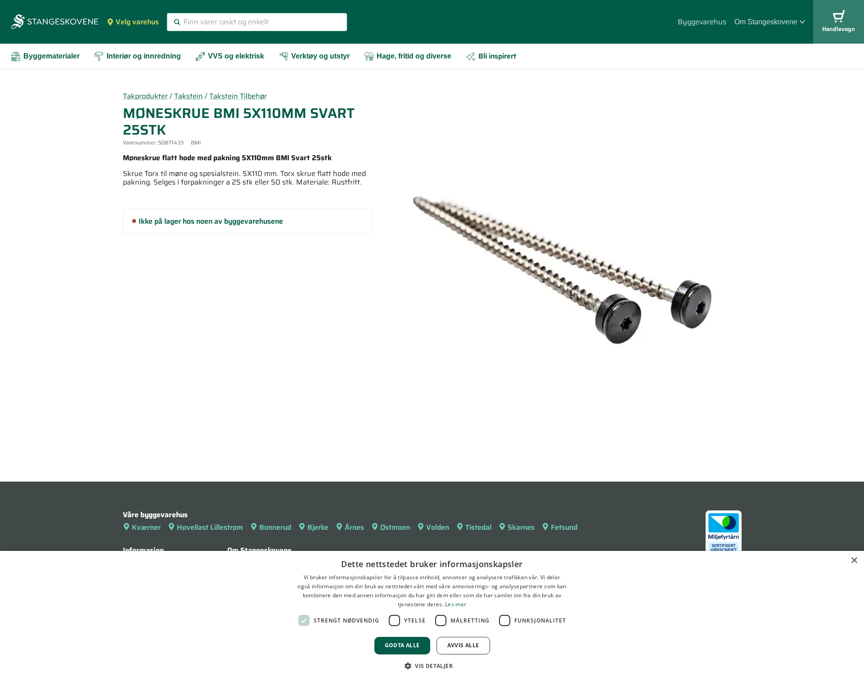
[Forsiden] (55, 22)
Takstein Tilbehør (238, 96)
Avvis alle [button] (463, 645)
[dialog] (432, 616)
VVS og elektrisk (236, 56)
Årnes (354, 527)
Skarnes (521, 527)
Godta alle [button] (402, 645)
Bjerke (317, 527)
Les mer (455, 604)
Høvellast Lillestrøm (210, 527)
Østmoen (395, 527)
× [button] (853, 560)
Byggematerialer (51, 56)
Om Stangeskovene (765, 22)
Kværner (146, 527)
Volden (437, 527)
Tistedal (478, 527)
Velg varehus (137, 21)
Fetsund (564, 527)
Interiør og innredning (144, 56)
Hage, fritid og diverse (414, 56)
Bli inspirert (497, 56)
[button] (432, 665)
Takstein (188, 96)
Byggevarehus (702, 21)
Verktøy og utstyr (320, 56)
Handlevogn (838, 29)
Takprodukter (145, 96)
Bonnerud (275, 527)
